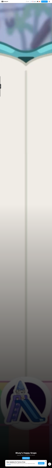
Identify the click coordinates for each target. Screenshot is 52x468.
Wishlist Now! (26, 458)
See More (41, 463)
